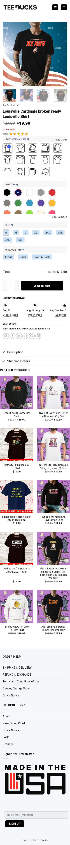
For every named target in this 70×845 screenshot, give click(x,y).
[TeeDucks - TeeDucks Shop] (21, 7)
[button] (64, 7)
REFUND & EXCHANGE (17, 674)
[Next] (61, 54)
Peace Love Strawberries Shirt (16, 415)
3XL (60, 232)
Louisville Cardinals (27, 328)
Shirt (47, 328)
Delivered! (61, 314)
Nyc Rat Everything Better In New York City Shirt (53, 415)
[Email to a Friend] (25, 336)
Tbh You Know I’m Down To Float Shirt (16, 628)
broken (12, 328)
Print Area (14, 249)
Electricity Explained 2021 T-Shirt (17, 466)
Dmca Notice (11, 695)
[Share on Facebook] (12, 336)
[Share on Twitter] (19, 336)
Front (8, 257)
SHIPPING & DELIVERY (17, 667)
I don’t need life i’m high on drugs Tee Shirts (16, 518)
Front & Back (42, 257)
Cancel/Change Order (16, 688)
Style (16, 139)
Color (11, 184)
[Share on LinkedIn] (38, 336)
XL (36, 232)
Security (8, 744)
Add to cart (42, 286)
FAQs (6, 737)
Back (23, 257)
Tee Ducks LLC (11, 105)
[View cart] (55, 7)
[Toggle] (3, 352)
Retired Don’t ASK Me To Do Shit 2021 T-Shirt (16, 570)
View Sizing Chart (14, 723)
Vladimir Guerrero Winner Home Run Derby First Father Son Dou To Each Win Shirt (53, 573)
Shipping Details (18, 361)
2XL (47, 232)
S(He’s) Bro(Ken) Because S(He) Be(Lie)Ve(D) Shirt (53, 466)
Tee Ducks (42, 840)
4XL (7, 240)
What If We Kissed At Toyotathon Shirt (53, 518)
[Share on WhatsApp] (6, 336)
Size (8, 225)
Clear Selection (59, 216)
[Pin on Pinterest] (32, 336)
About (6, 716)
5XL (20, 240)
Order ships (35, 314)
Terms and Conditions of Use (21, 681)
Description (15, 352)
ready (41, 328)
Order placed (10, 314)
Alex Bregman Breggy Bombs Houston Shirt (53, 628)
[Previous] (8, 54)
